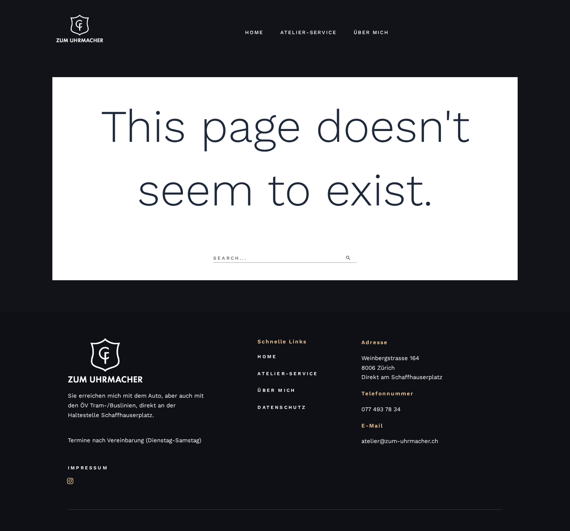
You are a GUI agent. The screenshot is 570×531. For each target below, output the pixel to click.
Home (254, 32)
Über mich (371, 32)
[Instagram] (70, 478)
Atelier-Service (308, 32)
